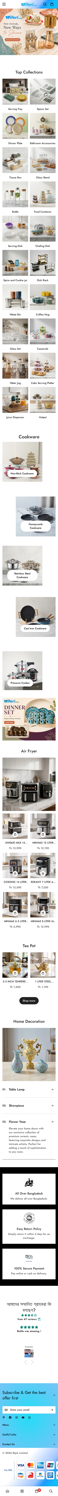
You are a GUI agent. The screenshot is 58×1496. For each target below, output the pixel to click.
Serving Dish (15, 246)
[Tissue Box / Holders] (15, 160)
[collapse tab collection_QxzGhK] (52, 1147)
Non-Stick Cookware (22, 473)
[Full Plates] (15, 126)
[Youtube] (23, 1413)
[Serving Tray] (15, 92)
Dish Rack (42, 280)
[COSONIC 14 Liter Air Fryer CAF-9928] (15, 865)
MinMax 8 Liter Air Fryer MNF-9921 (43, 921)
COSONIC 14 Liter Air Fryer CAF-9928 (15, 882)
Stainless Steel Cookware (22, 575)
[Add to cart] (15, 834)
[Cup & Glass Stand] (43, 160)
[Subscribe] (52, 1406)
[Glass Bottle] (15, 194)
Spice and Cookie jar (15, 280)
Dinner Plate (15, 143)
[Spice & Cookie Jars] (15, 263)
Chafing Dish (42, 246)
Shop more (29, 1001)
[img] (29, 1311)
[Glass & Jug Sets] (15, 366)
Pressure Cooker (20, 683)
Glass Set (15, 349)
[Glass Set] (15, 331)
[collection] (22, 1491)
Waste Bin (15, 314)
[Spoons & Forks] (43, 92)
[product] (7, 1491)
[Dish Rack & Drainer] (43, 263)
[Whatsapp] (29, 1413)
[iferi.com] (29, 4)
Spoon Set (42, 109)
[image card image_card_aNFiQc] (29, 784)
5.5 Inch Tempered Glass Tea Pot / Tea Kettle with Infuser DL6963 (15, 981)
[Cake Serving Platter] (43, 366)
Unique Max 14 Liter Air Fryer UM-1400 (15, 843)
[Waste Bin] (15, 297)
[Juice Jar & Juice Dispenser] (15, 400)
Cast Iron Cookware (35, 628)
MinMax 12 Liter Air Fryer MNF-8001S (42, 843)
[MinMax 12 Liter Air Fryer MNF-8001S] (43, 826)
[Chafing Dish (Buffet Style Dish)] (43, 229)
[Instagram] (16, 1413)
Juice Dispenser (15, 417)
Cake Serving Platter (42, 383)
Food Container (43, 212)
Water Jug (15, 383)
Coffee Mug (42, 314)
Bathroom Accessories (42, 143)
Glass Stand (42, 177)
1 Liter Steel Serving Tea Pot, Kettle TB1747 (43, 981)
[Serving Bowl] (15, 229)
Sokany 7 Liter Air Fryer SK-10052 (43, 882)
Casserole (42, 349)
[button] (52, 4)
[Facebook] (10, 1413)
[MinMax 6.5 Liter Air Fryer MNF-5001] (15, 904)
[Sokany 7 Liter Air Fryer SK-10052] (43, 865)
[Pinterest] (3, 1413)
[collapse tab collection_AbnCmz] (52, 1105)
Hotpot (43, 417)
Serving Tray (15, 109)
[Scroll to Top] (52, 1479)
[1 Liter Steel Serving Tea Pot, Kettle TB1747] (43, 965)
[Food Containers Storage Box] (43, 194)
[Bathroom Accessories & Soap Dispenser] (43, 126)
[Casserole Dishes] (43, 331)
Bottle (15, 212)
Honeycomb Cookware (36, 526)
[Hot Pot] (43, 400)
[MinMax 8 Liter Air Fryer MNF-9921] (43, 904)
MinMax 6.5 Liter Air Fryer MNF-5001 (15, 921)
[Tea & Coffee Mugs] (43, 297)
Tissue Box (15, 177)
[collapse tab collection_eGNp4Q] (52, 1089)
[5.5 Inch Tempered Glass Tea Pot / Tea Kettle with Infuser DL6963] (15, 965)
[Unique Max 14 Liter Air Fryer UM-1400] (15, 826)
